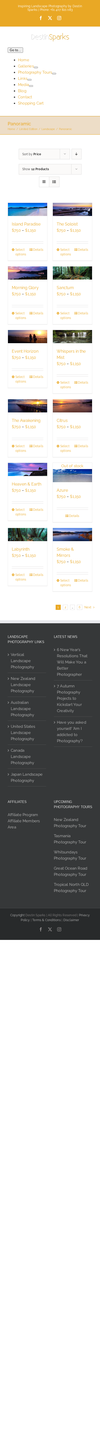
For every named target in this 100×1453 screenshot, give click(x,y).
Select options (20, 252)
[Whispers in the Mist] (72, 336)
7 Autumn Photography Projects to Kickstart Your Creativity (69, 698)
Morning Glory (25, 287)
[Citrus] (72, 405)
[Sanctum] (72, 273)
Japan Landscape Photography (27, 777)
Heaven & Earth (26, 484)
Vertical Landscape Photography (22, 660)
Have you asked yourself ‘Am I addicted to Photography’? (71, 731)
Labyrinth (20, 549)
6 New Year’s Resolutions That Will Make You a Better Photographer (72, 662)
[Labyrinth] (27, 534)
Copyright (17, 915)
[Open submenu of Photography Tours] (54, 73)
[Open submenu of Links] (29, 80)
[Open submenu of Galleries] (36, 67)
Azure (62, 490)
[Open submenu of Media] (31, 86)
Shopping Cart (31, 103)
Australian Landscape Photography (22, 708)
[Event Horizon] (27, 336)
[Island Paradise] (27, 209)
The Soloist (67, 224)
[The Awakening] (27, 405)
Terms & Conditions (46, 920)
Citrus (62, 420)
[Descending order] (77, 154)
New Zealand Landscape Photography (23, 684)
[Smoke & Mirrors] (72, 534)
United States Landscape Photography (23, 732)
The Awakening (26, 420)
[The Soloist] (72, 209)
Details (38, 250)
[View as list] (54, 182)
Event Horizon (25, 351)
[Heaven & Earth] (27, 469)
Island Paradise (26, 224)
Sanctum (65, 287)
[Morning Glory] (27, 273)
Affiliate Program (23, 814)
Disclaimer (71, 920)
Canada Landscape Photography (22, 756)
